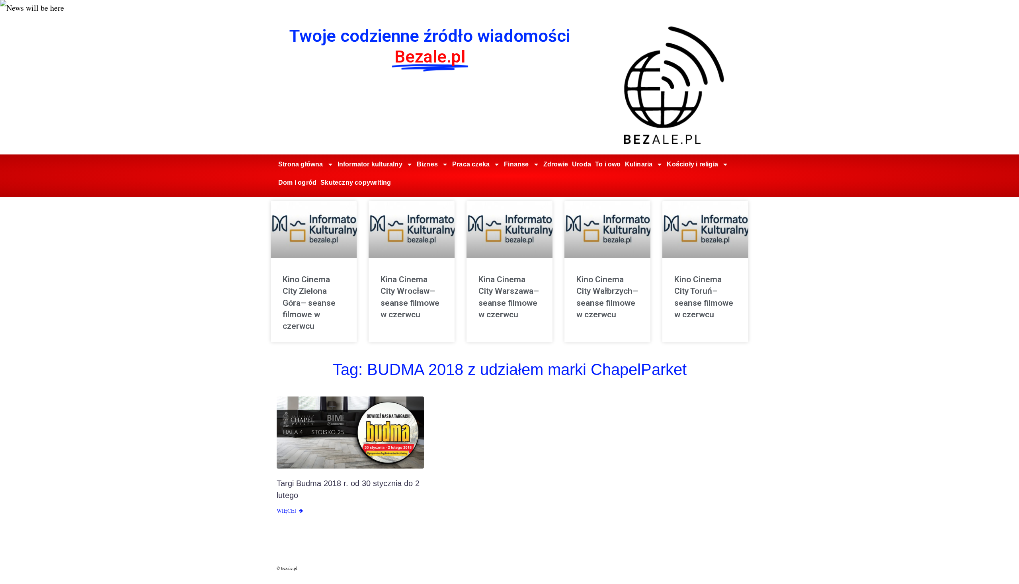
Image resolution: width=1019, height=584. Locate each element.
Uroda (581, 164)
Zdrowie (555, 164)
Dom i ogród (297, 182)
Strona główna (300, 164)
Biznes (427, 164)
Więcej (287, 510)
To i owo (608, 164)
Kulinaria (639, 164)
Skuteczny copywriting (355, 182)
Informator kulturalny (370, 164)
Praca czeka (471, 164)
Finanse (516, 164)
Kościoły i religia (692, 164)
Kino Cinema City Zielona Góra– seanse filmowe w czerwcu (309, 303)
